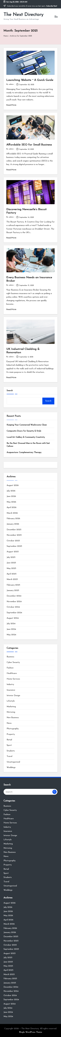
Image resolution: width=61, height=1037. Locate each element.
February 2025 (13, 585)
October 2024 (13, 607)
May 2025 (11, 568)
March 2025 (12, 579)
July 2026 (11, 491)
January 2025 (13, 590)
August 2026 (13, 485)
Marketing (11, 707)
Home (6, 36)
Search (10, 391)
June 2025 (11, 563)
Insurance (11, 690)
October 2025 (13, 541)
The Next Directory (24, 14)
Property (11, 734)
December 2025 (14, 530)
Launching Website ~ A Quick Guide (29, 80)
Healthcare (12, 673)
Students (11, 751)
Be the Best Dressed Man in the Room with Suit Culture (28, 444)
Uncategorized (13, 762)
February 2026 (13, 519)
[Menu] (55, 16)
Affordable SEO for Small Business (29, 144)
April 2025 (11, 574)
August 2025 (13, 552)
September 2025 (14, 546)
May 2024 (11, 635)
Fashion (10, 668)
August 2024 (13, 618)
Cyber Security (13, 662)
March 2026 (12, 513)
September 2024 (14, 613)
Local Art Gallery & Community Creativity (26, 437)
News (9, 723)
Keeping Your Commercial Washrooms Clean (27, 425)
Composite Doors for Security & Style (24, 431)
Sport (9, 745)
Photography (13, 729)
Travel (9, 756)
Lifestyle (11, 701)
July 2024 (11, 624)
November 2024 (14, 602)
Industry (10, 684)
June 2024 (11, 629)
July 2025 (11, 557)
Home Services (13, 679)
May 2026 (11, 502)
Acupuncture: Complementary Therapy (24, 452)
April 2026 (11, 507)
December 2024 (14, 596)
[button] (54, 792)
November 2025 (14, 535)
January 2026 (13, 524)
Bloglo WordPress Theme (30, 1032)
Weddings (11, 767)
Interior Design (13, 696)
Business (10, 657)
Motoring (11, 712)
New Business (13, 718)
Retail (9, 740)
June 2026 (11, 496)
